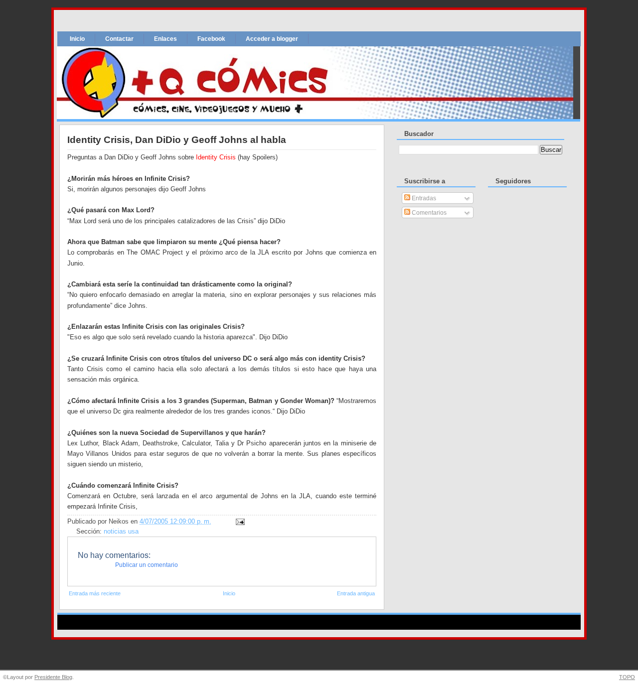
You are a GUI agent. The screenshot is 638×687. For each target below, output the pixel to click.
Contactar (119, 38)
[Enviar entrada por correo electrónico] (238, 521)
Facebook (211, 38)
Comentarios (428, 212)
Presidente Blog (53, 677)
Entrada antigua (356, 593)
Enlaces (165, 38)
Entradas (423, 198)
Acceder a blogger (272, 38)
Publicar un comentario (146, 564)
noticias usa (121, 531)
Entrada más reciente (95, 593)
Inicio (77, 38)
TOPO (627, 677)
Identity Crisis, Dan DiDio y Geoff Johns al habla (176, 140)
